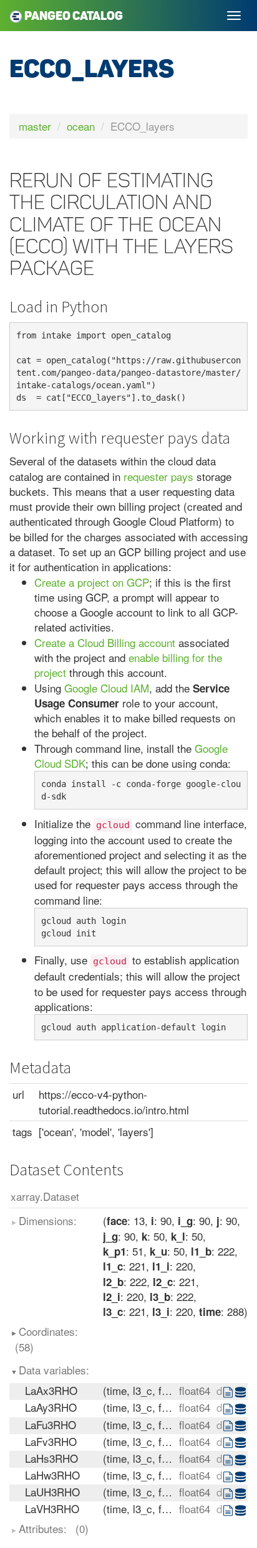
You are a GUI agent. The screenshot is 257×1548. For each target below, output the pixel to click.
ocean (81, 126)
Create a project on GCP (91, 582)
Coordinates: (47, 1338)
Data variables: (54, 1370)
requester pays (158, 476)
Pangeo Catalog (72, 16)
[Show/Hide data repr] (241, 1391)
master (35, 126)
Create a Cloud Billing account (104, 642)
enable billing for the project (128, 665)
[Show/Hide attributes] (229, 1391)
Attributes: (54, 1528)
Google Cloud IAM (106, 688)
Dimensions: (48, 1220)
